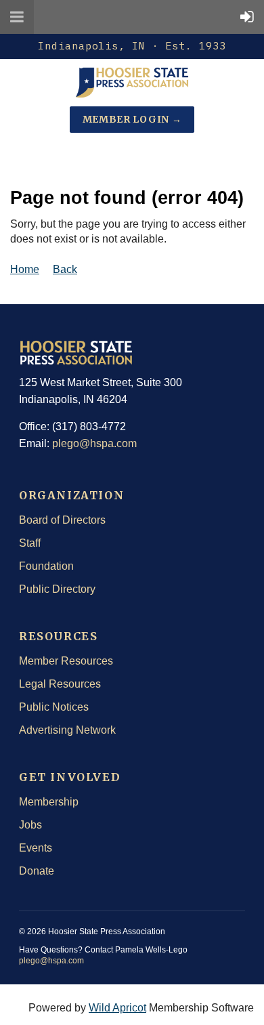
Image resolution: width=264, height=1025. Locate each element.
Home (24, 269)
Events (35, 848)
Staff (30, 543)
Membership (49, 802)
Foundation (46, 566)
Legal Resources (60, 684)
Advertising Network (67, 730)
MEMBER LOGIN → (132, 119)
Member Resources (66, 661)
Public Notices (54, 707)
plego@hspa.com (94, 443)
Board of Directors (62, 520)
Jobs (30, 825)
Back (65, 269)
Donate (36, 871)
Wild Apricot (117, 1007)
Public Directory (57, 589)
